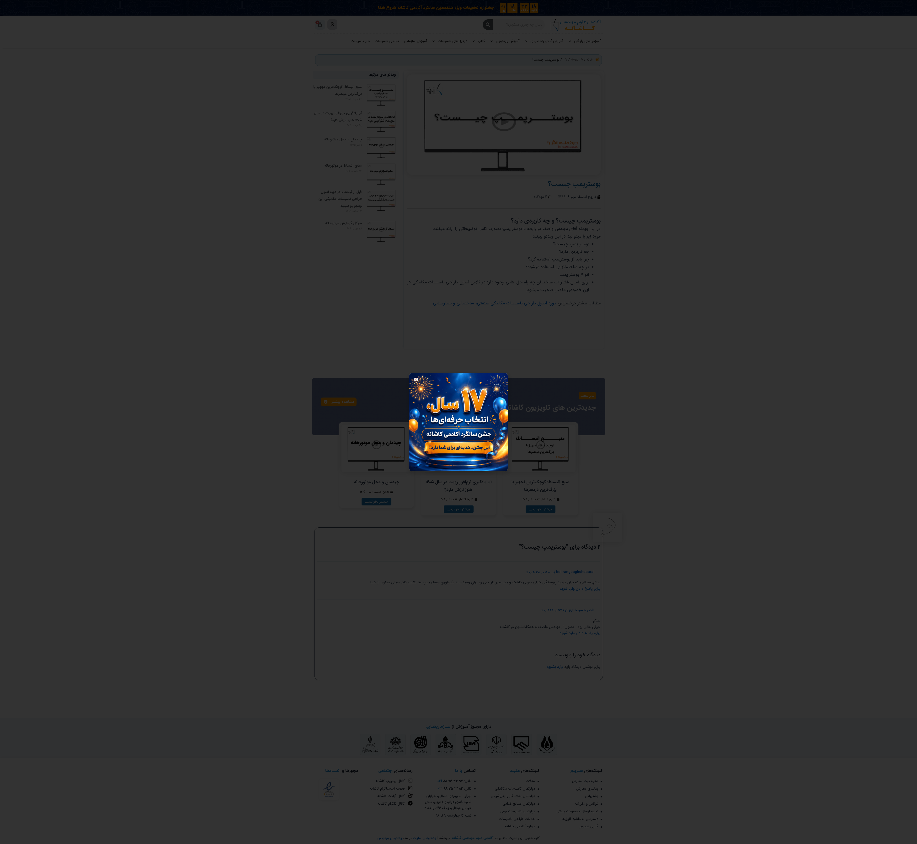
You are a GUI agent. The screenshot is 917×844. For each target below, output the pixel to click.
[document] (458, 422)
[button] (416, 379)
